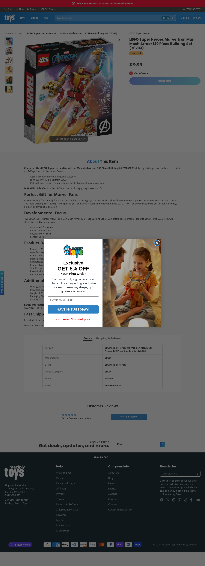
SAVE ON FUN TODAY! (73, 309)
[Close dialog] (157, 243)
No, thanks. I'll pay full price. (73, 319)
